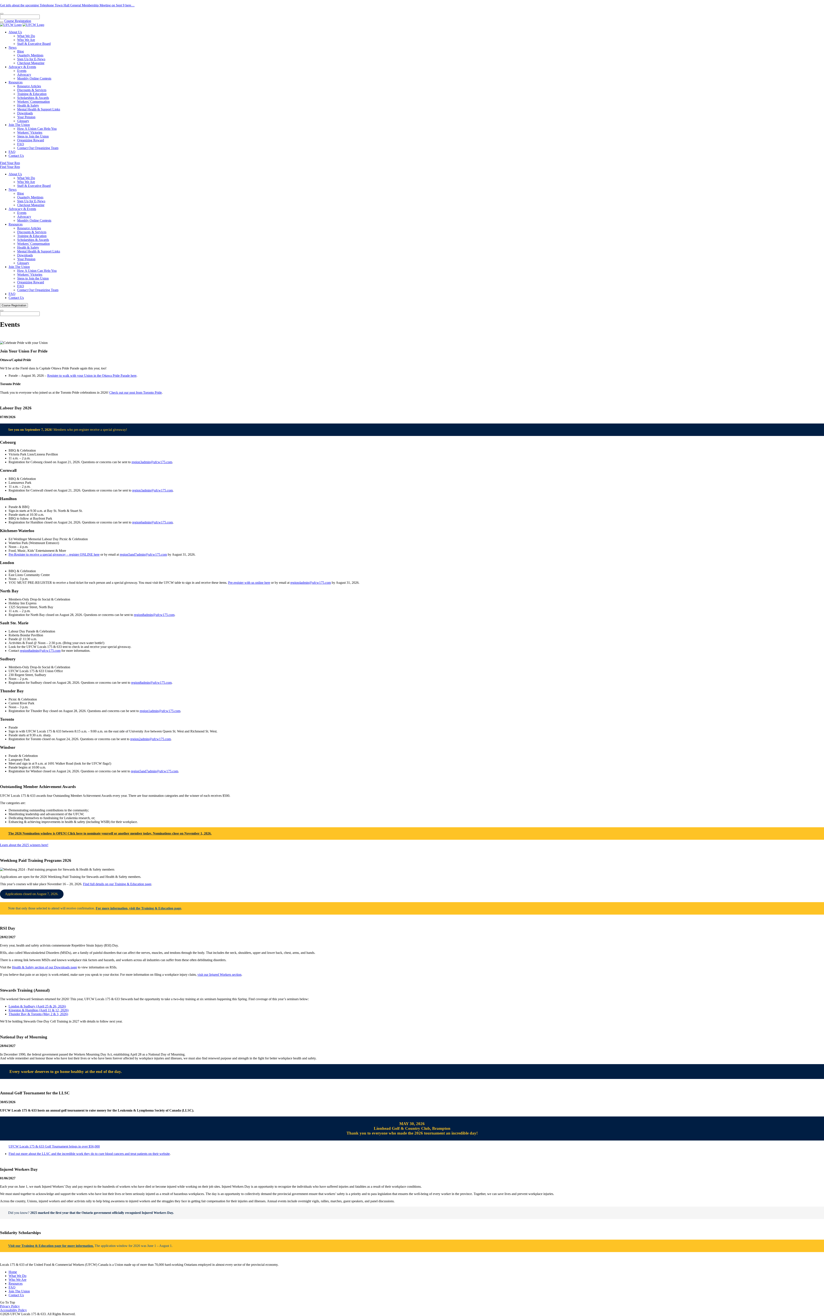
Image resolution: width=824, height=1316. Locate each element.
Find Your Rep (10, 163)
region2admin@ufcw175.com (150, 739)
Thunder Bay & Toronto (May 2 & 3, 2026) (38, 1014)
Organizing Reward (30, 140)
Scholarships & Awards (33, 98)
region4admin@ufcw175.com (310, 582)
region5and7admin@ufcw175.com (143, 554)
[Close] (1, 13)
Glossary (23, 121)
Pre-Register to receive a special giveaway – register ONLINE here (54, 554)
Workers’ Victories (29, 132)
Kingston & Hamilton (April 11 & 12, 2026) (38, 1010)
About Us (15, 32)
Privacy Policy (10, 1306)
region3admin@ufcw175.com (152, 462)
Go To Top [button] (7, 1302)
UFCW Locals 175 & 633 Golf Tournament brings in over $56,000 (54, 1146)
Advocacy (24, 74)
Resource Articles (29, 86)
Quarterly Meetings (30, 55)
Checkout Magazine (30, 63)
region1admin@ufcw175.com (160, 711)
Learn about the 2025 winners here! (24, 845)
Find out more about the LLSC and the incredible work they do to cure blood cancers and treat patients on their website (89, 1154)
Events (21, 71)
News (13, 47)
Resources (16, 82)
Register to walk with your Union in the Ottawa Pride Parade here (91, 375)
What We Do (26, 36)
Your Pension (26, 117)
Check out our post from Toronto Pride (135, 392)
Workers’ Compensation (33, 101)
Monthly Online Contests (34, 78)
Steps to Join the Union (33, 136)
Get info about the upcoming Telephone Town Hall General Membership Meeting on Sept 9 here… (67, 5)
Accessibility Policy (13, 1310)
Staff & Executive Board (34, 43)
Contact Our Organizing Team (37, 148)
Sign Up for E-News (31, 59)
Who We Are (26, 40)
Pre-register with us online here (249, 582)
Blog (20, 51)
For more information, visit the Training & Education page (138, 908)
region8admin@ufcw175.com (154, 615)
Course (17, 21)
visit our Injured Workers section (219, 974)
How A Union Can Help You (37, 128)
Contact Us (16, 155)
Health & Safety (28, 105)
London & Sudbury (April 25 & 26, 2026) (37, 1006)
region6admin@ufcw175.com (152, 522)
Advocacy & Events (22, 67)
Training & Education (32, 94)
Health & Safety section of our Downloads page (44, 967)
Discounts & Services (31, 90)
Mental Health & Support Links (38, 109)
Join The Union (19, 125)
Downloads (25, 113)
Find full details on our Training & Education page (117, 884)
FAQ (20, 144)
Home (13, 1272)
